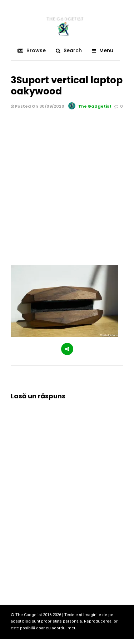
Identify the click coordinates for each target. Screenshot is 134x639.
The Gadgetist (94, 106)
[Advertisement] (67, 181)
